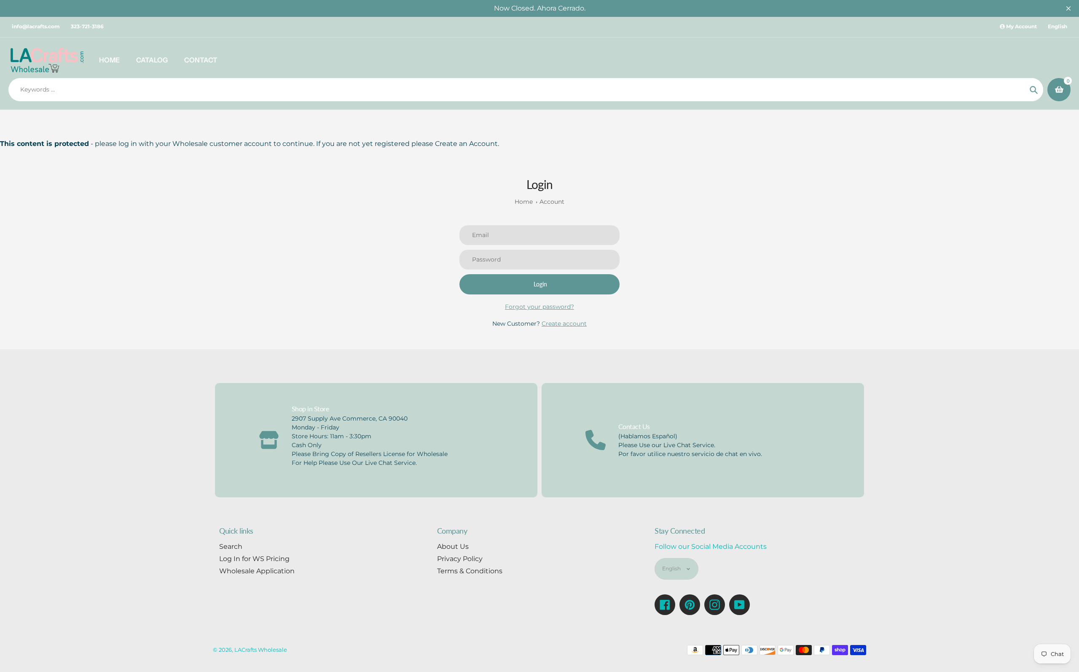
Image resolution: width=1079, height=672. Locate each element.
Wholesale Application (257, 571)
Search (230, 546)
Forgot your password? (539, 306)
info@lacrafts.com (36, 26)
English (1057, 26)
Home (524, 201)
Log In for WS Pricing (254, 559)
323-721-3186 (87, 26)
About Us (453, 546)
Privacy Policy (460, 559)
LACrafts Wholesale (260, 649)
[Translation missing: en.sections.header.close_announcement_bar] (1068, 8)
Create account (564, 323)
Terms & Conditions (469, 571)
